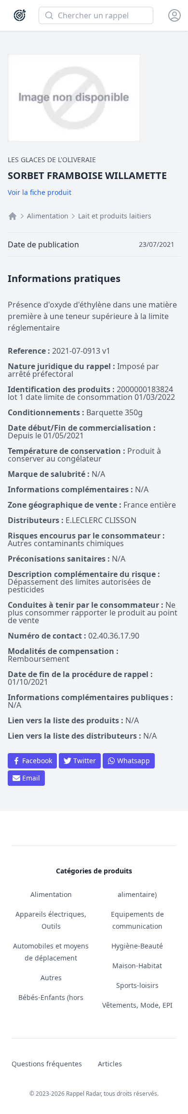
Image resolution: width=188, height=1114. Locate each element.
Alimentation (47, 215)
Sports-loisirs (137, 985)
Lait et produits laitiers (114, 215)
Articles (110, 1063)
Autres (51, 977)
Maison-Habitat (137, 965)
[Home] (12, 216)
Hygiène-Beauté (137, 945)
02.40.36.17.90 (113, 635)
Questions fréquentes (47, 1063)
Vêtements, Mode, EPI (137, 1005)
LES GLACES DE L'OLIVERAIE (52, 159)
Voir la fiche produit (39, 192)
